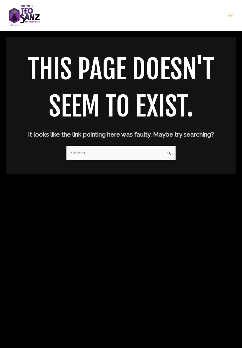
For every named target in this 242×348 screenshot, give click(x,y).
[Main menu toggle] (230, 15)
